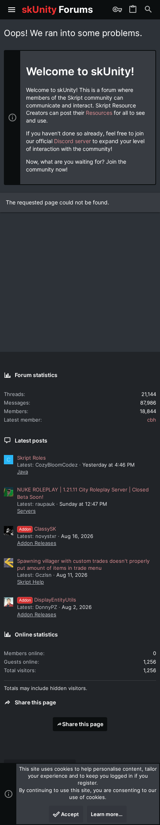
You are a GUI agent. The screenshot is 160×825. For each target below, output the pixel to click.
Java (22, 472)
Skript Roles (31, 458)
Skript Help (30, 582)
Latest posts (31, 440)
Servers (26, 511)
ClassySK (37, 529)
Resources (99, 112)
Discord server (72, 141)
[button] (12, 10)
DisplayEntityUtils (47, 600)
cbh (151, 420)
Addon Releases (36, 543)
